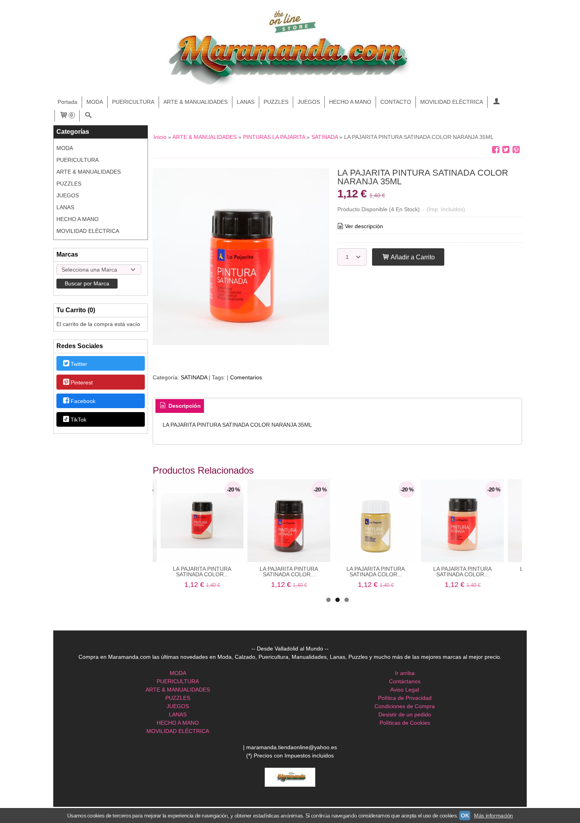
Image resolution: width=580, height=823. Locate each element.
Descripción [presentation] (184, 406)
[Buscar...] (88, 116)
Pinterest (82, 382)
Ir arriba (405, 673)
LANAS (245, 102)
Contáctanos (405, 681)
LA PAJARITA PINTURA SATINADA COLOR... (202, 571)
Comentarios (246, 377)
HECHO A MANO (350, 102)
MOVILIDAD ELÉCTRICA (451, 102)
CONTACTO (395, 102)
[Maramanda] (290, 48)
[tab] (179, 406)
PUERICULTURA (133, 102)
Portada (67, 102)
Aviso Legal (404, 689)
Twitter (79, 364)
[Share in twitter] (506, 149)
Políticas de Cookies (405, 723)
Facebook (83, 401)
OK (465, 815)
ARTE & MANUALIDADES (195, 102)
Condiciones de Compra (404, 706)
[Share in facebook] (495, 149)
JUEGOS (308, 102)
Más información (493, 815)
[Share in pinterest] (516, 149)
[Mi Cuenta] (496, 102)
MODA (94, 102)
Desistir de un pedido (404, 714)
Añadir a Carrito (412, 257)
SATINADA (194, 377)
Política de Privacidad (405, 698)
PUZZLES (276, 102)
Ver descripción (364, 226)
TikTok (78, 420)
